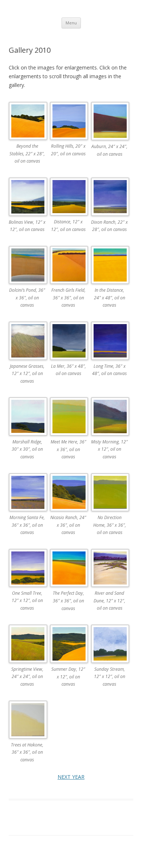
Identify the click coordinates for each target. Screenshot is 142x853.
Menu (71, 22)
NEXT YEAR (71, 776)
